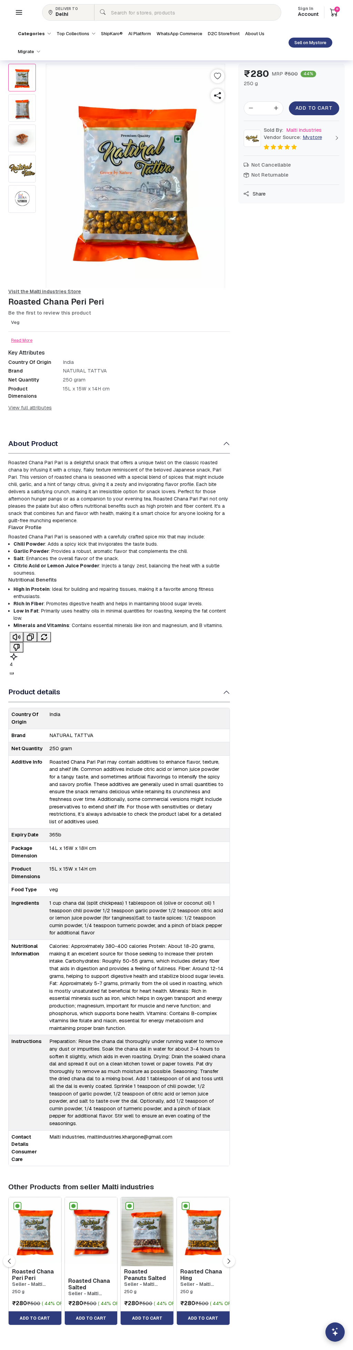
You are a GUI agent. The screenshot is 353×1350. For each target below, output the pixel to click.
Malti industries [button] (293, 130)
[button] (19, 12)
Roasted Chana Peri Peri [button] (33, 1274)
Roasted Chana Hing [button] (201, 1274)
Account (308, 12)
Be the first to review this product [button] (49, 313)
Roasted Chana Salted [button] (89, 1284)
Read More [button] (21, 340)
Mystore (312, 137)
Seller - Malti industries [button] (27, 1284)
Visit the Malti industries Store (44, 291)
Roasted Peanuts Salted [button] (145, 1274)
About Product (33, 443)
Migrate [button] (26, 51)
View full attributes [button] (30, 408)
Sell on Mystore (310, 43)
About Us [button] (254, 34)
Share (258, 194)
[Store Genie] (335, 1332)
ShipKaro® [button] (112, 34)
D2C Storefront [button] (224, 34)
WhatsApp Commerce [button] (179, 34)
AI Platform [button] (139, 34)
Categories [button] (32, 34)
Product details (34, 691)
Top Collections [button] (73, 34)
